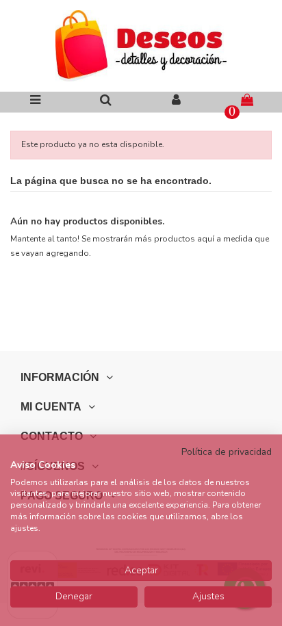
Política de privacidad (226, 451)
